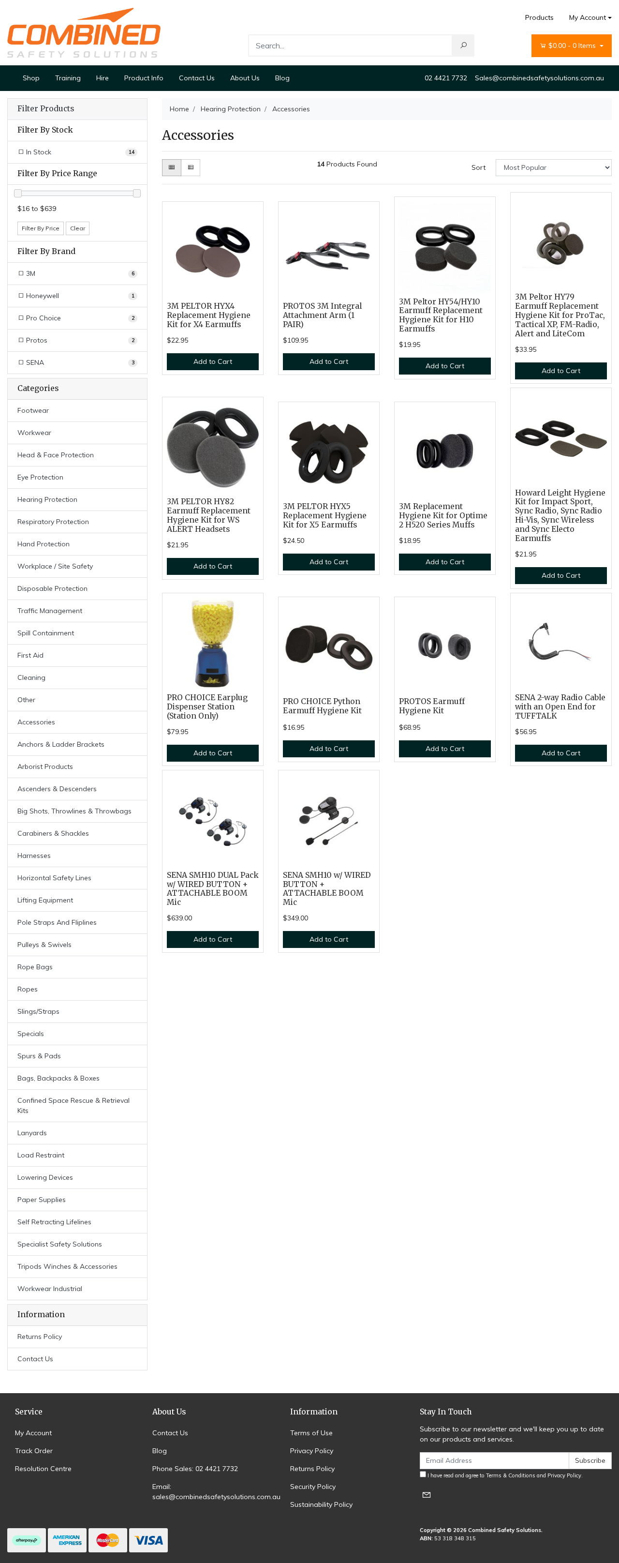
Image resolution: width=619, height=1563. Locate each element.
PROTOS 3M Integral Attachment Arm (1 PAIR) (322, 315)
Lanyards (32, 1132)
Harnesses (34, 855)
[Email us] (426, 1494)
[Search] (463, 45)
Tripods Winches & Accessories (67, 1266)
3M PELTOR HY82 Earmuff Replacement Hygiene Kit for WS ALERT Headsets (209, 515)
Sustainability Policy (321, 1504)
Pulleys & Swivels (44, 944)
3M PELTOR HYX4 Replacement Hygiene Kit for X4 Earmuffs (209, 315)
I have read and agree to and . (504, 1475)
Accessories (36, 722)
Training (68, 78)
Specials (30, 1033)
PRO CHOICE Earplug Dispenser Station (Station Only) (207, 707)
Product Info (143, 78)
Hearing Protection (47, 499)
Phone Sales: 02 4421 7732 (195, 1468)
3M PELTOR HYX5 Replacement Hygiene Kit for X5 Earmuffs (325, 515)
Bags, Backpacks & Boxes (58, 1078)
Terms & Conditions (510, 1475)
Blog (282, 78)
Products (539, 17)
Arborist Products (45, 766)
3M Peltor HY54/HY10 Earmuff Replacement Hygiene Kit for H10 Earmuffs (441, 315)
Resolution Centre (43, 1468)
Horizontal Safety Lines (54, 877)
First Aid (30, 655)
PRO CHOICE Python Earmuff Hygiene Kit (322, 706)
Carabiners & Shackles (53, 833)
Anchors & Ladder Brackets (60, 744)
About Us (245, 78)
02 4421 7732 (446, 78)
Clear (77, 228)
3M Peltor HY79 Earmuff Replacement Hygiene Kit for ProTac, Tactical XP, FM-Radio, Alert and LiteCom (560, 315)
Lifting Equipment (45, 900)
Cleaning (31, 677)
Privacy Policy (311, 1450)
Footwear (33, 410)
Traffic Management (49, 610)
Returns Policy (39, 1336)
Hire (102, 78)
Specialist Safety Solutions (59, 1244)
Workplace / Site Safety (55, 566)
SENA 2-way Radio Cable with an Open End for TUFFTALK (560, 707)
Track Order (34, 1450)
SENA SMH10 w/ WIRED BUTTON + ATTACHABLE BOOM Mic (327, 889)
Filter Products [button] (45, 109)
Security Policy (313, 1486)
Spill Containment (45, 633)
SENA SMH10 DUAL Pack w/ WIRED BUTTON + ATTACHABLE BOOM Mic (213, 889)
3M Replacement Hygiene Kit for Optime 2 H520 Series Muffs (443, 515)
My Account (587, 17)
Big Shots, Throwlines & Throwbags (74, 811)
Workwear (34, 432)
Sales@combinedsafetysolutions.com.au (539, 78)
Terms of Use (311, 1432)
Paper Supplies (41, 1199)
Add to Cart (212, 361)
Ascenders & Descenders (57, 788)
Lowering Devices (45, 1177)
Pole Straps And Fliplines (57, 922)
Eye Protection (40, 477)
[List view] (190, 167)
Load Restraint (40, 1155)
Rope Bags (35, 966)
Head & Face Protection (55, 455)
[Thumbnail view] (171, 167)
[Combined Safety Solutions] (84, 32)
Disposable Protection (52, 588)
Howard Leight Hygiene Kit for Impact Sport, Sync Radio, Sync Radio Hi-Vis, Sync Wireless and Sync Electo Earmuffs (560, 515)
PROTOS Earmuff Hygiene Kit (432, 706)
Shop (31, 78)
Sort (479, 167)
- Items (573, 45)
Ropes (27, 989)
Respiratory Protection (53, 521)
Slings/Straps (38, 1011)
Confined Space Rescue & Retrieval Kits (73, 1105)
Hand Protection (43, 544)
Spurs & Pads (39, 1056)
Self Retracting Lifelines (54, 1221)
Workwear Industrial (49, 1288)
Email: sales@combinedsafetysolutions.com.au (216, 1491)
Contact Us (197, 78)
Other (26, 699)
